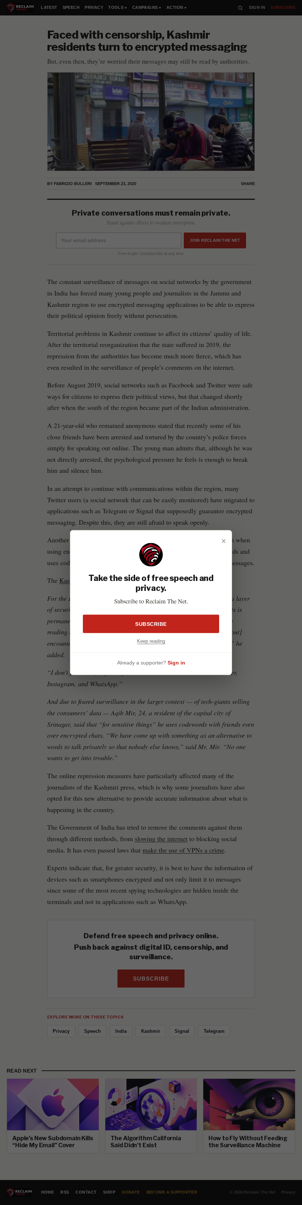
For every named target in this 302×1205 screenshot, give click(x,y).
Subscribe (151, 624)
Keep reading (151, 641)
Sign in (176, 663)
